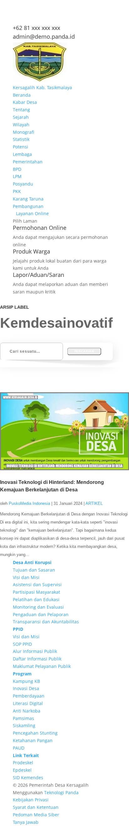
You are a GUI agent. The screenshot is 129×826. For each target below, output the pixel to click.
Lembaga (22, 154)
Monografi (23, 132)
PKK (17, 191)
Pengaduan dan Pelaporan (41, 614)
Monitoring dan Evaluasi (38, 607)
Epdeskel (22, 770)
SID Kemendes (28, 777)
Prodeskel (23, 763)
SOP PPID (22, 644)
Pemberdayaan (28, 696)
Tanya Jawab (26, 822)
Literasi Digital (28, 703)
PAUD (18, 748)
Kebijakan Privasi (31, 800)
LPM (17, 176)
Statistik (21, 139)
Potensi (20, 147)
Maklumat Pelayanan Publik (42, 666)
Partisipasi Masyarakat (36, 592)
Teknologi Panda (61, 792)
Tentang (21, 110)
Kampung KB (26, 681)
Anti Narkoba (26, 711)
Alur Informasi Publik (35, 651)
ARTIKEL (94, 503)
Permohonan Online (39, 227)
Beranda (22, 95)
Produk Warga (31, 251)
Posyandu (23, 184)
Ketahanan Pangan (33, 740)
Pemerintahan (28, 162)
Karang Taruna (28, 199)
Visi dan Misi (26, 577)
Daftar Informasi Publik (37, 659)
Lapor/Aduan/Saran (38, 274)
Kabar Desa (25, 102)
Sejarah (21, 117)
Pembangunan (28, 206)
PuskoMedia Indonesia (29, 503)
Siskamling (24, 725)
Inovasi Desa (26, 688)
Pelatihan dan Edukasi (36, 599)
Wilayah (21, 125)
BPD (17, 169)
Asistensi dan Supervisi (37, 584)
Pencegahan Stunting (35, 733)
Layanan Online (32, 213)
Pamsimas (23, 718)
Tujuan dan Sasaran (34, 570)
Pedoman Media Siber (36, 815)
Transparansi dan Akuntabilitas (46, 622)
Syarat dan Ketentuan (36, 807)
